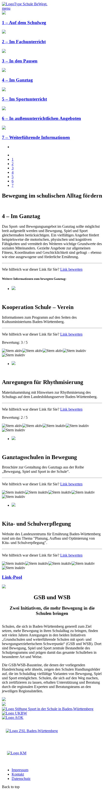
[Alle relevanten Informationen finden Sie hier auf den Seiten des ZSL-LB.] (4, 700)
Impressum (20, 770)
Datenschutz (21, 779)
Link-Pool (12, 577)
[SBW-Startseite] (24, 4)
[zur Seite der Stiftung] (47, 709)
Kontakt (18, 774)
